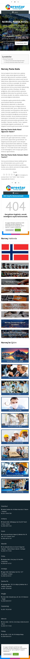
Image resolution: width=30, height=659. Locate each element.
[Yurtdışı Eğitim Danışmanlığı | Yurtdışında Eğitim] (15, 7)
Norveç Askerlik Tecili (15, 266)
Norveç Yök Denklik (15, 274)
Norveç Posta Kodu (8, 59)
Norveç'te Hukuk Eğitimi (15, 377)
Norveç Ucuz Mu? (15, 298)
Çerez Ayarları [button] (7, 654)
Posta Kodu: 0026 (21, 43)
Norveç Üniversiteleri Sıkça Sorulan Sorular (15, 334)
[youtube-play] (14, 2)
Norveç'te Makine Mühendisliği (15, 492)
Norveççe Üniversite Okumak (15, 361)
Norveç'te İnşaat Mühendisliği (15, 443)
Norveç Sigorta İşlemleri (15, 306)
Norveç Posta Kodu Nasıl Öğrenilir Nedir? (15, 60)
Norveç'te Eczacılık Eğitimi (15, 426)
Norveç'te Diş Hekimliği (15, 410)
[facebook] (11, 2)
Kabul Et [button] (16, 654)
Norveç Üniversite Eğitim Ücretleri (15, 323)
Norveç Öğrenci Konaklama (15, 290)
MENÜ (16, 12)
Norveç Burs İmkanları (15, 282)
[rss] (18, 2)
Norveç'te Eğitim (8, 43)
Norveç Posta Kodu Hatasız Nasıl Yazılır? (15, 62)
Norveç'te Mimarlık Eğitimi (15, 459)
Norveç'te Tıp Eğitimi (15, 394)
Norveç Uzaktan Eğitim (15, 314)
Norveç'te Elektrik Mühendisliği (15, 475)
